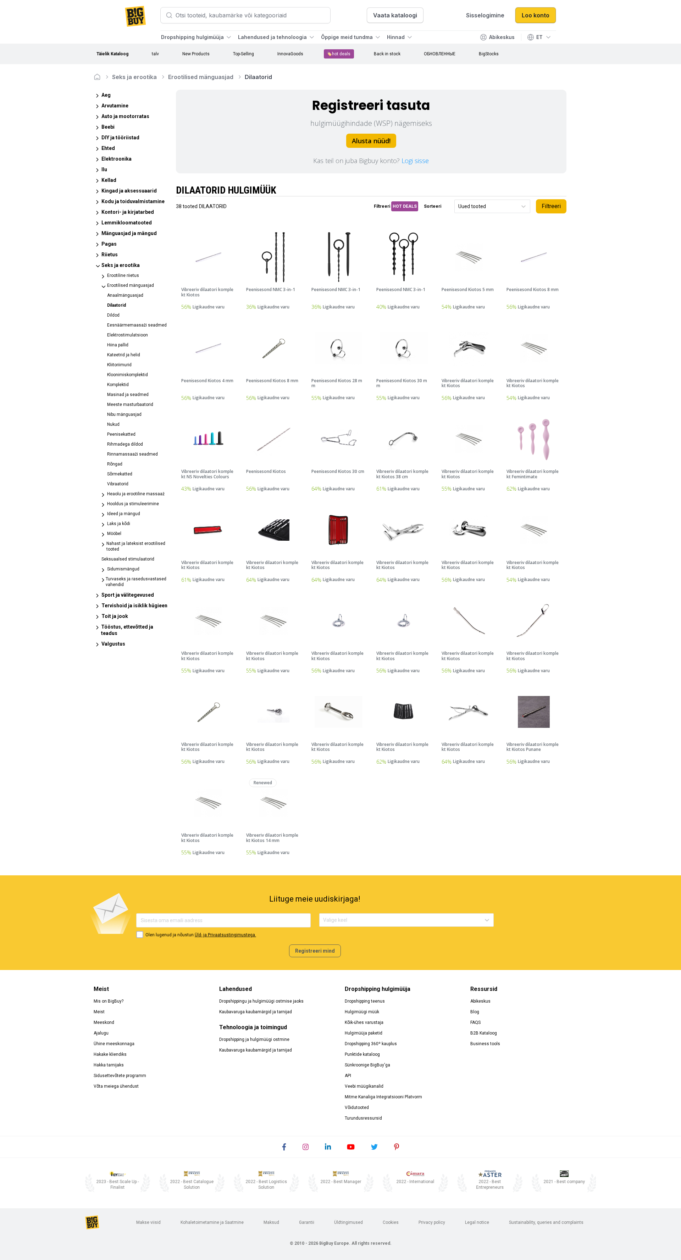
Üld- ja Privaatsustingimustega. (225, 934)
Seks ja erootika (134, 76)
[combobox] (458, 206)
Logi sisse (415, 160)
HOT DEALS (405, 206)
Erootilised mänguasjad (200, 76)
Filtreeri (551, 206)
